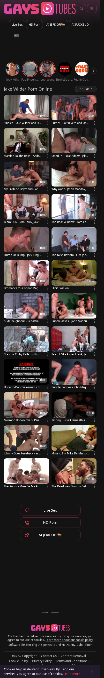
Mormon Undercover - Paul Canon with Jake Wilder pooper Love (22, 420)
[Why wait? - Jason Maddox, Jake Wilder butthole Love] (74, 176)
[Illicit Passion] (74, 275)
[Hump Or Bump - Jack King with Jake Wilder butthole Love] (26, 242)
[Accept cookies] (92, 671)
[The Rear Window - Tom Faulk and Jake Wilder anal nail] (74, 209)
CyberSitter (84, 645)
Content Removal (73, 656)
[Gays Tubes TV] (50, 627)
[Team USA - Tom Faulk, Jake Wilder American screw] (26, 209)
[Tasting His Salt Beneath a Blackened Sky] (74, 407)
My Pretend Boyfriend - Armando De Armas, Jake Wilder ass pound (22, 189)
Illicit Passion (60, 288)
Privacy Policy (42, 661)
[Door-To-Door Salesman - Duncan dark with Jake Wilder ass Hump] (26, 374)
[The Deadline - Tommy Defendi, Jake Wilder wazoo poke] (74, 473)
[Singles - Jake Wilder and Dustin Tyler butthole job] (26, 110)
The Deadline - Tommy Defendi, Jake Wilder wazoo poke (70, 486)
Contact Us (49, 656)
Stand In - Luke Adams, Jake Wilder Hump (69, 155)
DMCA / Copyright (24, 656)
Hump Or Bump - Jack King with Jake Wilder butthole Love (23, 255)
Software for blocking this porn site (32, 645)
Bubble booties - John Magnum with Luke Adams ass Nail (70, 387)
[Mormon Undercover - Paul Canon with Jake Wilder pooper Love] (26, 407)
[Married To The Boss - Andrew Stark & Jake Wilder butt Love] (26, 143)
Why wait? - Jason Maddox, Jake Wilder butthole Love (70, 189)
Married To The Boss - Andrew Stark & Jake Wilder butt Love (22, 155)
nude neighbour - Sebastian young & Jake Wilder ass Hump (22, 321)
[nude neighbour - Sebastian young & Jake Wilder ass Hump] (26, 308)
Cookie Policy (18, 661)
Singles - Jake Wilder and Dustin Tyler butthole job (22, 123)
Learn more (71, 673)
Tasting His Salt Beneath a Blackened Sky (70, 420)
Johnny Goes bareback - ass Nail (22, 453)
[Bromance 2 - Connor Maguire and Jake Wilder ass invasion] (26, 275)
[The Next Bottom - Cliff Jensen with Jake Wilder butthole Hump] (74, 242)
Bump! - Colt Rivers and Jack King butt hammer (70, 123)
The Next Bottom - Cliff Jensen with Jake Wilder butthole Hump (70, 255)
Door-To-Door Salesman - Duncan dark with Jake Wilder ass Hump (22, 387)
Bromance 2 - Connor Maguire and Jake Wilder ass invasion (22, 288)
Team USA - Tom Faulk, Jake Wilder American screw (21, 222)
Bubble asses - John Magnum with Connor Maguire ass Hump (70, 321)
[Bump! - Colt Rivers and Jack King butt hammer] (74, 110)
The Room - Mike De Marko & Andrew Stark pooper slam (22, 486)
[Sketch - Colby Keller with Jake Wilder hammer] (26, 341)
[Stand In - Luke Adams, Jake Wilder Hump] (74, 143)
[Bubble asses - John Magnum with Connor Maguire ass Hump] (74, 308)
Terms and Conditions (71, 661)
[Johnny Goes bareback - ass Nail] (26, 440)
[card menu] (47, 123)
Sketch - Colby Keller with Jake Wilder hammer (22, 354)
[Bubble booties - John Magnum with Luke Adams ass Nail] (74, 374)
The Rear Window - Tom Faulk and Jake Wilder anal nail (70, 222)
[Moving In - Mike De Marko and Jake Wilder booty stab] (74, 440)
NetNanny (68, 645)
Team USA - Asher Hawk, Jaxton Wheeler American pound (70, 354)
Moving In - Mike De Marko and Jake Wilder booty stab (70, 453)
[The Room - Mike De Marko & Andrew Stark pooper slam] (26, 473)
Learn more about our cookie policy (69, 640)
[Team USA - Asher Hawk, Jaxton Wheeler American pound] (74, 341)
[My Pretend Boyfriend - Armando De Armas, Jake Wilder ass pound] (26, 176)
